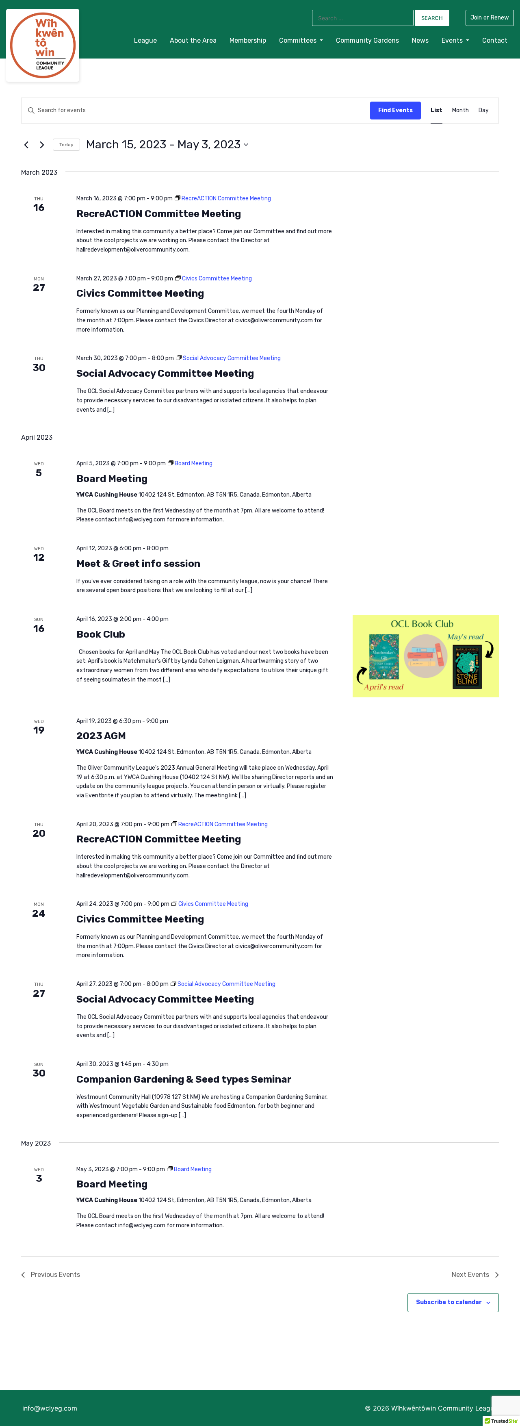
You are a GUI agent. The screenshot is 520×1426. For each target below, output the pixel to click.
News (420, 40)
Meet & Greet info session (138, 563)
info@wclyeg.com (49, 1408)
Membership (248, 40)
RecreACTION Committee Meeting (158, 213)
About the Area (193, 40)
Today (66, 145)
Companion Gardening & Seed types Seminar (184, 1079)
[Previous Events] (26, 145)
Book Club (100, 634)
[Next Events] (42, 145)
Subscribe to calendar (449, 1302)
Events (453, 40)
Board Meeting (111, 478)
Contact (494, 40)
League (145, 40)
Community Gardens (367, 40)
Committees (298, 40)
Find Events (395, 110)
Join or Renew (489, 17)
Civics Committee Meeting (140, 293)
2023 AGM (101, 736)
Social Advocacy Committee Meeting (165, 373)
